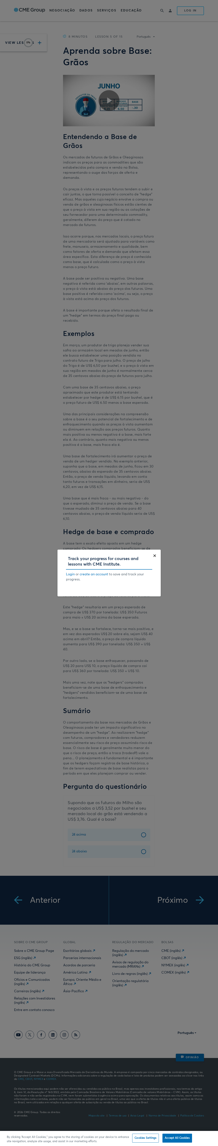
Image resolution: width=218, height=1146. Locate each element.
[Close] (154, 555)
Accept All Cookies (177, 1138)
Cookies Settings (145, 1138)
